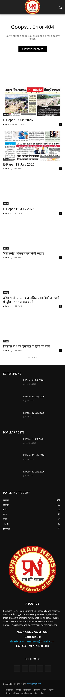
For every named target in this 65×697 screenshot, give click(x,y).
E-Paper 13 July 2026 (19, 164)
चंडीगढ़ (6, 248)
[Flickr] (32, 668)
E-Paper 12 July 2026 (19, 209)
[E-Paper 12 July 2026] (32, 190)
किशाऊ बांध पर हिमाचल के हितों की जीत (26, 346)
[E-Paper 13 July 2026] (32, 146)
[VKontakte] (48, 668)
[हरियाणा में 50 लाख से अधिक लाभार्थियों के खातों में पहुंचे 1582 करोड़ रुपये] (32, 279)
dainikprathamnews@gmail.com (32, 641)
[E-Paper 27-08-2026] (32, 101)
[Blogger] (17, 668)
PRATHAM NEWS (34, 684)
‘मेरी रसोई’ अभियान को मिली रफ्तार (23, 253)
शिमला (6, 341)
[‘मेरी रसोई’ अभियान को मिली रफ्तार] (32, 235)
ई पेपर (6, 115)
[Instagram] (40, 668)
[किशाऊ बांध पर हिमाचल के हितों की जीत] (32, 327)
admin (6, 124)
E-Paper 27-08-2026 (18, 120)
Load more (32, 357)
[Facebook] (25, 668)
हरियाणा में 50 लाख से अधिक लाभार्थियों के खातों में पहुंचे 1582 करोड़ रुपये (31, 300)
